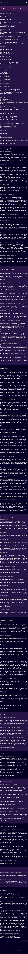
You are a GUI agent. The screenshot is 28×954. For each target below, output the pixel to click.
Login (23, 2)
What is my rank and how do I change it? (8, 42)
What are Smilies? (3, 72)
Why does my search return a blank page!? (8, 116)
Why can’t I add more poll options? (7, 53)
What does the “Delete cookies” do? (7, 26)
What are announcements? (5, 76)
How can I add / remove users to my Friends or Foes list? (11, 109)
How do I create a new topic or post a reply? (9, 48)
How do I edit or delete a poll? (6, 55)
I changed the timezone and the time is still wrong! (10, 36)
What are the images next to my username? (9, 39)
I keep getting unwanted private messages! (9, 100)
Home (6, 947)
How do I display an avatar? (6, 40)
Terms (22, 947)
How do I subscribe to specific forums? (8, 126)
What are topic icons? (4, 80)
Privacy (18, 947)
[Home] (4, 3)
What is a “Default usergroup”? (6, 93)
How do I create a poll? (5, 52)
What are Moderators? (5, 86)
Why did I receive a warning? (6, 59)
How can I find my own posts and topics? (8, 119)
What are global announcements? (7, 75)
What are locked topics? (5, 79)
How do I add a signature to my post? (8, 50)
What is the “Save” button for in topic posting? (9, 62)
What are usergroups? (4, 87)
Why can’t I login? (3, 20)
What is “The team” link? (5, 95)
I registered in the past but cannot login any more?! (10, 22)
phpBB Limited (7, 896)
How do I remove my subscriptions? (7, 127)
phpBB (17, 317)
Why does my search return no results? (8, 114)
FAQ (15, 947)
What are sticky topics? (5, 78)
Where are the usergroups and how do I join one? (10, 89)
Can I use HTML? (3, 70)
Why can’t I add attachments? (6, 58)
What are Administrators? (5, 85)
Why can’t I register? (4, 18)
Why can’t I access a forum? (5, 56)
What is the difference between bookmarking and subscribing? (13, 123)
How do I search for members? (6, 117)
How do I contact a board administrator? (8, 143)
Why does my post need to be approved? (8, 63)
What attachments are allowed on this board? (9, 132)
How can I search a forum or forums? (7, 113)
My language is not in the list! (6, 38)
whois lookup (4, 917)
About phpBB (9, 899)
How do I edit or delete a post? (6, 49)
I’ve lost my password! (4, 23)
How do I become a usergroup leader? (8, 90)
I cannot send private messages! (6, 99)
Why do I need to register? (5, 15)
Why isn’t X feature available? (6, 139)
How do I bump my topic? (5, 65)
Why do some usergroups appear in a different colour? (11, 92)
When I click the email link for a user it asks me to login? (11, 43)
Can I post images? (4, 73)
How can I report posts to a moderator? (8, 60)
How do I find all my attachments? (7, 133)
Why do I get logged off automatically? (8, 25)
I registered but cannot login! (6, 19)
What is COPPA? (3, 16)
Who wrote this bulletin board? (6, 137)
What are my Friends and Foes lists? (7, 107)
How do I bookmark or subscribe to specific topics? (10, 124)
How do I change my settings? (6, 30)
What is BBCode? (3, 69)
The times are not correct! (5, 35)
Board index (10, 947)
